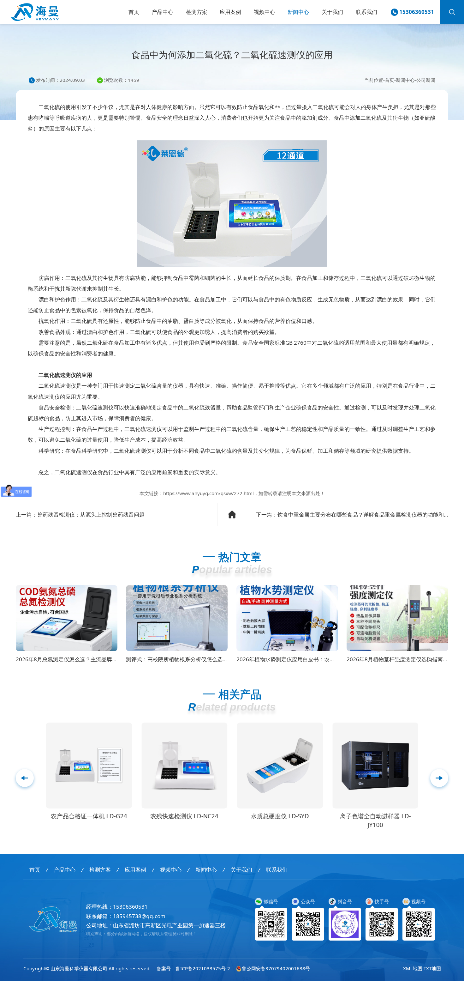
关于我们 (332, 11)
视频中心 (264, 11)
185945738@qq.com (139, 916)
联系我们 (366, 11)
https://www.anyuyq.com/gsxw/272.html (208, 493)
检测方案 (196, 11)
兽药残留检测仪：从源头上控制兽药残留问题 (91, 514)
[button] (439, 778)
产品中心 (162, 11)
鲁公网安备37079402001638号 (276, 968)
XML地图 (412, 968)
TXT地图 (432, 968)
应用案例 (230, 11)
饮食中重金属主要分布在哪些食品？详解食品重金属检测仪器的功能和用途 (366, 514)
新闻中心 (298, 11)
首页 (133, 11)
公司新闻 (425, 80)
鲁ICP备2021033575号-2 (202, 968)
